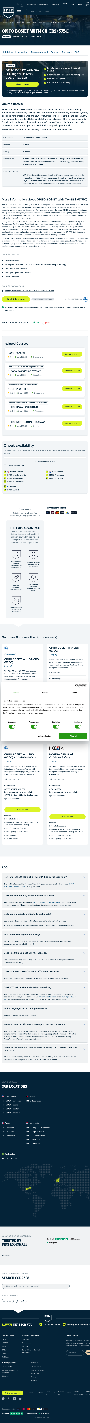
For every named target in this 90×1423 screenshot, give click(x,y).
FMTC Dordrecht (33, 1140)
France (33, 1377)
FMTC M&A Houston (10, 1109)
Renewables (26, 1343)
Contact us (61, 1393)
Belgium (34, 1380)
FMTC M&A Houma (10, 1105)
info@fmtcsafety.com (47, 997)
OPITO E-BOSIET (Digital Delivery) (46, 902)
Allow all (73, 736)
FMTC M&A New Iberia (11, 1101)
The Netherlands (37, 1370)
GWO (4, 1346)
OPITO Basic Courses (40, 23)
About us (65, 4)
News (80, 4)
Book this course (16, 299)
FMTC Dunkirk (8, 1128)
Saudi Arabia (35, 1373)
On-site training (7, 1366)
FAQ (72, 4)
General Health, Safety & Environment (31, 1351)
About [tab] (74, 692)
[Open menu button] (19, 11)
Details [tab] (45, 692)
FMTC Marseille (8, 1136)
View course (22, 84)
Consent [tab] (15, 692)
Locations (55, 4)
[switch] (34, 726)
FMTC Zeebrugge (33, 1101)
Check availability (72, 354)
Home (4, 23)
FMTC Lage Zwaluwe (35, 1132)
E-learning (5, 1376)
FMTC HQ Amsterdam (35, 1136)
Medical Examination (78, 1393)
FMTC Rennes (8, 1132)
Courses (12, 23)
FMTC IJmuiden (33, 1144)
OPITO (4, 1339)
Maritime (25, 1346)
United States (36, 1366)
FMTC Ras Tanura (9, 1158)
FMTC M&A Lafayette (11, 1113)
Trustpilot (6, 1256)
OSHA (4, 1353)
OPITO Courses (23, 23)
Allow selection (44, 736)
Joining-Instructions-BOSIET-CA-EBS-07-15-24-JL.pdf (29, 291)
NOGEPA (5, 1343)
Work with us (87, 4)
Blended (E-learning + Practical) (10, 1371)
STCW (4, 1350)
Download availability (46, 461)
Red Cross (5, 1357)
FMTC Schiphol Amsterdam (38, 1128)
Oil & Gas (25, 1339)
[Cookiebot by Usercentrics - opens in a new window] (77, 685)
